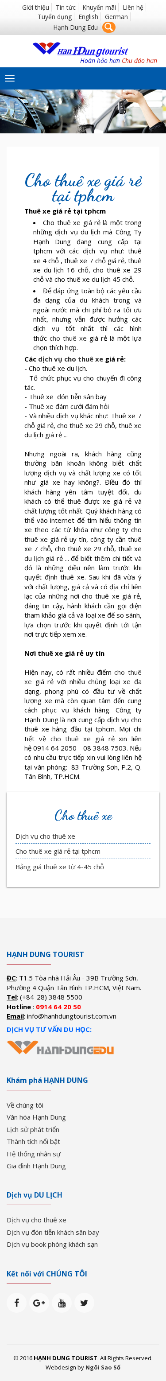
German (116, 16)
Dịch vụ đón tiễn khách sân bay (53, 1232)
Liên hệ (133, 7)
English (88, 16)
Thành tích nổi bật (33, 1141)
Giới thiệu (35, 7)
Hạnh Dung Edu (75, 27)
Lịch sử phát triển (33, 1129)
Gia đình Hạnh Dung (36, 1165)
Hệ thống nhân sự (34, 1153)
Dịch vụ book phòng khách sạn (52, 1244)
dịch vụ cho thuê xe (70, 358)
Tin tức (66, 7)
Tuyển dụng (55, 16)
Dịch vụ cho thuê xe (45, 836)
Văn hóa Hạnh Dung (36, 1117)
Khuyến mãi (99, 7)
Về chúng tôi (25, 1105)
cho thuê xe (68, 338)
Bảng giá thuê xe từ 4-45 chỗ (59, 866)
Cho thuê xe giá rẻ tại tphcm (57, 851)
